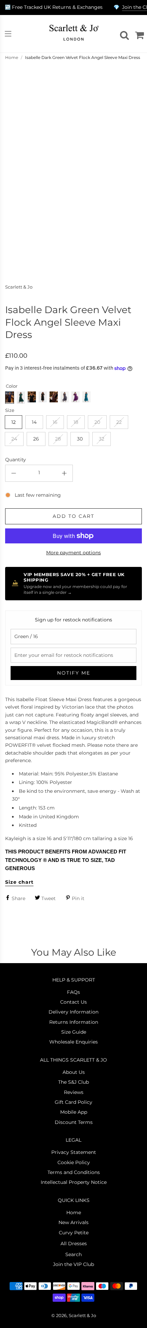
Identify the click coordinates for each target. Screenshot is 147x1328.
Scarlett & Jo (18, 287)
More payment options (73, 553)
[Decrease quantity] (13, 473)
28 (58, 439)
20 (97, 422)
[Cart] (138, 33)
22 (119, 422)
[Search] (123, 33)
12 (13, 422)
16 (55, 422)
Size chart (19, 882)
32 (101, 439)
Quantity (15, 460)
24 (14, 439)
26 (36, 439)
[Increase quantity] (64, 473)
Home (11, 57)
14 (34, 422)
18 (76, 422)
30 (80, 439)
